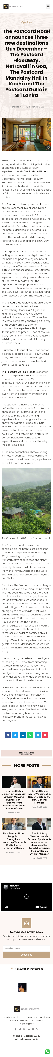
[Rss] (37, 1029)
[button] (48, 6)
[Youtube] (33, 1029)
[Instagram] (24, 1029)
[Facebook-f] (16, 1029)
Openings (26, 22)
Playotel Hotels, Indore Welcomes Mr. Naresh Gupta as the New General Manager (39, 796)
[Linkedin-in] (29, 1029)
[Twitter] (20, 1029)
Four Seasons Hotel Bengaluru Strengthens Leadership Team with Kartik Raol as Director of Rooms (14, 840)
